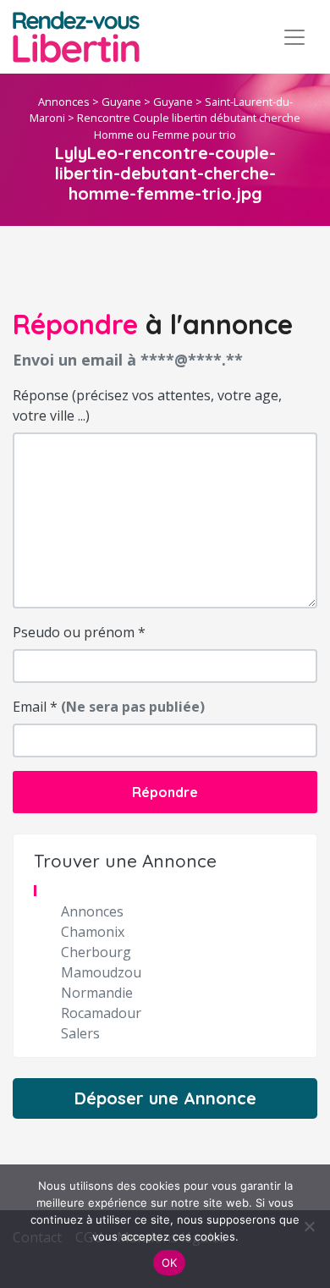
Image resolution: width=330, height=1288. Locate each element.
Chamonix (92, 931)
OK (170, 1262)
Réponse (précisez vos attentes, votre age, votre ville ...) (147, 405)
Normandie (97, 992)
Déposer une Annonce (165, 1098)
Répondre (165, 792)
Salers (80, 1033)
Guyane (121, 101)
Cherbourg (96, 952)
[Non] (308, 1226)
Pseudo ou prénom (79, 632)
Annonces (64, 101)
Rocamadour (101, 1013)
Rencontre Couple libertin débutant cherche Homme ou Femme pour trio (188, 125)
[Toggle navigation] (294, 37)
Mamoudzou (101, 972)
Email (109, 706)
